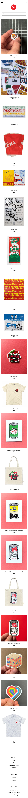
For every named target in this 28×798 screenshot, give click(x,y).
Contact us (14, 767)
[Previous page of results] (6, 746)
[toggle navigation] (2, 2)
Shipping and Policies (14, 765)
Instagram (14, 777)
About (14, 763)
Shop (14, 760)
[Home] (14, 6)
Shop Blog (14, 780)
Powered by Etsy (14, 795)
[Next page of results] (22, 746)
